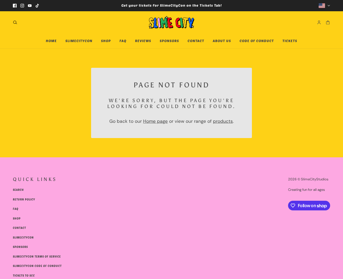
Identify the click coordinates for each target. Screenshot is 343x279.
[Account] (319, 22)
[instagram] (22, 6)
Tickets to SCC (24, 275)
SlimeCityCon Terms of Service (37, 256)
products (223, 121)
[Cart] (328, 22)
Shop (17, 218)
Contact (19, 227)
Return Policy (24, 199)
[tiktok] (37, 6)
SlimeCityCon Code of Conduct (37, 265)
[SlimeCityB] (171, 22)
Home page (155, 121)
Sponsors (20, 246)
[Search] (15, 22)
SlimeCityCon (23, 237)
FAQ (15, 208)
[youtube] (30, 6)
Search (18, 189)
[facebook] (15, 6)
